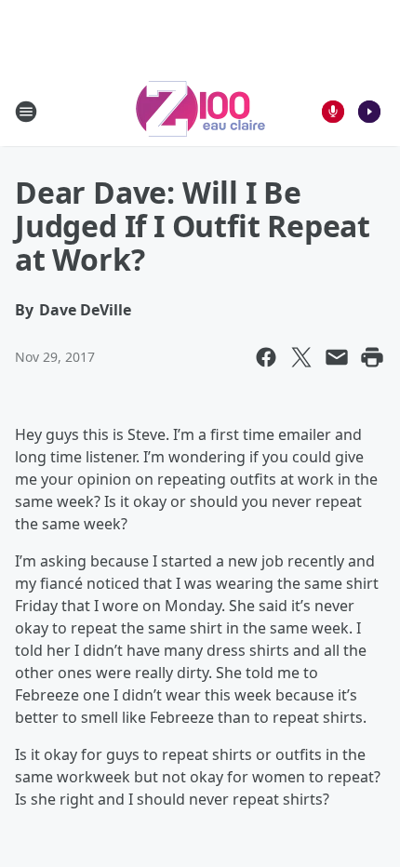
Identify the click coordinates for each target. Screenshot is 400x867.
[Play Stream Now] (369, 111)
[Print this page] (372, 357)
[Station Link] (200, 111)
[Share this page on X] (301, 357)
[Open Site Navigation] (26, 111)
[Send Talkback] (333, 111)
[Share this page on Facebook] (266, 357)
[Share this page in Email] (337, 357)
